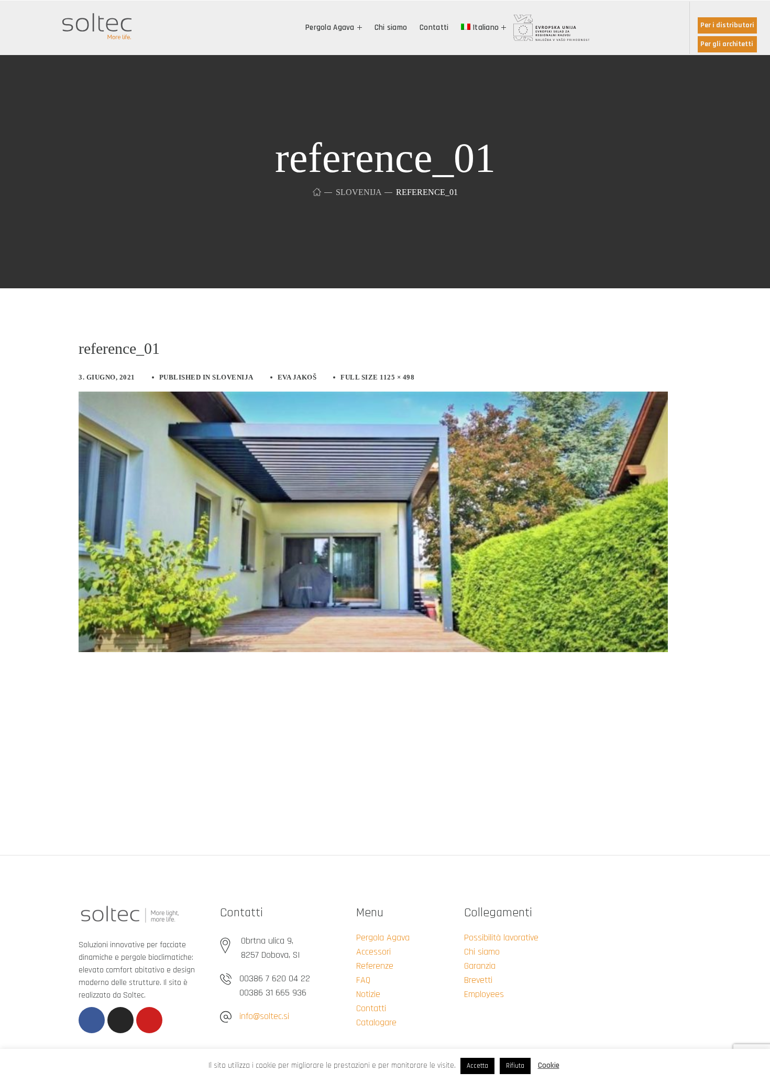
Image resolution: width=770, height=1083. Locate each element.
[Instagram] (120, 1020)
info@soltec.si (264, 1016)
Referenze (374, 966)
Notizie (368, 994)
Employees (484, 994)
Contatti (371, 1008)
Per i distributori (727, 25)
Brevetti (478, 980)
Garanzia (480, 966)
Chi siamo (482, 952)
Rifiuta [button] (515, 1066)
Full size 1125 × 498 (377, 377)
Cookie (548, 1065)
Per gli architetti (726, 44)
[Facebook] (92, 1020)
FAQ (363, 980)
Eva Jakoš (297, 377)
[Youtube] (149, 1020)
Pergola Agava (383, 938)
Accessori (373, 952)
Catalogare (376, 1022)
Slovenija (358, 192)
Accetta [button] (477, 1066)
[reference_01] (373, 399)
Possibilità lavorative (501, 938)
